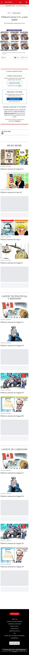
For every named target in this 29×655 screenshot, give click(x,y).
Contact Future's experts (14, 621)
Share (5, 57)
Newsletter (25, 57)
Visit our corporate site (20, 649)
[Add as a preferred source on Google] (14, 643)
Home (9, 13)
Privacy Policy (14, 626)
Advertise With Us (14, 631)
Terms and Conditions (14, 623)
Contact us (18, 121)
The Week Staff (9, 23)
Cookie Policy (14, 628)
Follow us (18, 57)
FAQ (14, 633)
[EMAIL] (2, 133)
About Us (14, 619)
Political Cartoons (17, 13)
